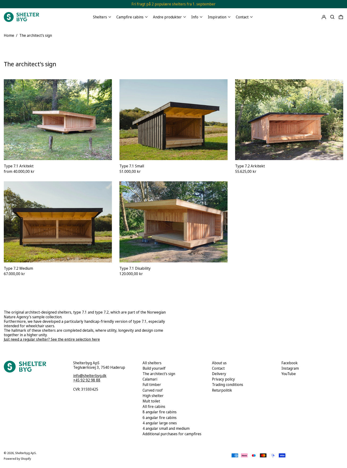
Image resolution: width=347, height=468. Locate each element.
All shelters (152, 362)
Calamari (150, 379)
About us (219, 362)
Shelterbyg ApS (25, 453)
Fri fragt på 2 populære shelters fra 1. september (173, 4)
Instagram (290, 368)
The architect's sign (35, 35)
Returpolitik (222, 390)
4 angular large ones (160, 423)
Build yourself (154, 368)
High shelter (153, 395)
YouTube (288, 374)
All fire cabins (154, 406)
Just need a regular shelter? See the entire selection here (52, 339)
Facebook (289, 363)
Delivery (219, 373)
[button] (332, 17)
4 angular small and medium (166, 428)
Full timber (152, 384)
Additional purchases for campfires (172, 433)
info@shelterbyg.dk (89, 375)
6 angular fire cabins (160, 417)
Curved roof (153, 390)
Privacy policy (223, 379)
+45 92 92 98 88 (86, 380)
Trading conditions (227, 384)
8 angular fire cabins (160, 411)
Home (9, 35)
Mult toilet (151, 401)
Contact (218, 368)
